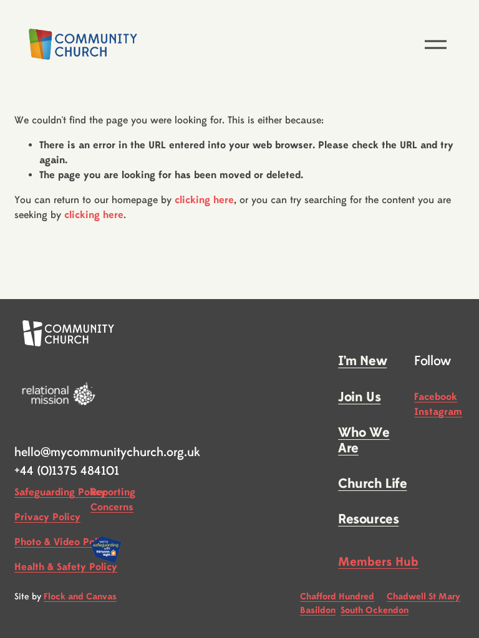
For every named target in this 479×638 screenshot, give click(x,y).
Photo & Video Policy (62, 542)
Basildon (318, 610)
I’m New (362, 361)
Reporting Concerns (112, 499)
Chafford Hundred (337, 596)
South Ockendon (375, 610)
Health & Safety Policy (65, 567)
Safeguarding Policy (60, 492)
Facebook (435, 397)
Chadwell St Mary (423, 596)
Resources (368, 519)
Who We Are (363, 440)
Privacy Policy (47, 517)
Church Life (372, 484)
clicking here (204, 200)
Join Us (359, 397)
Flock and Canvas (80, 596)
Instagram (438, 412)
